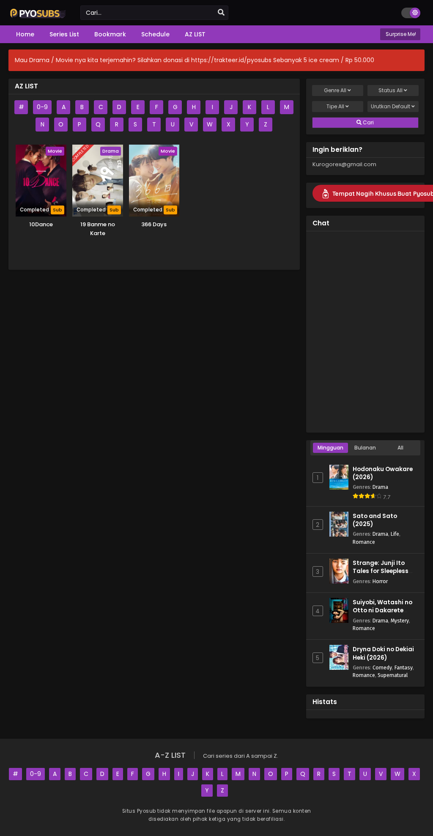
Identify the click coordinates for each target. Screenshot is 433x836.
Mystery (400, 620)
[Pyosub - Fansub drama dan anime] (38, 18)
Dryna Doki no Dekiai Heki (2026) (383, 653)
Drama (380, 487)
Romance (364, 542)
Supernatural (393, 675)
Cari (368, 122)
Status (390, 90)
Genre (335, 90)
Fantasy (404, 667)
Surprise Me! (400, 34)
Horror (380, 581)
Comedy (382, 667)
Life (395, 534)
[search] (221, 12)
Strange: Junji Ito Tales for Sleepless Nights (380, 571)
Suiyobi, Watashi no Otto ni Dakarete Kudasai (382, 610)
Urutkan (390, 106)
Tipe (335, 106)
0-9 (42, 107)
